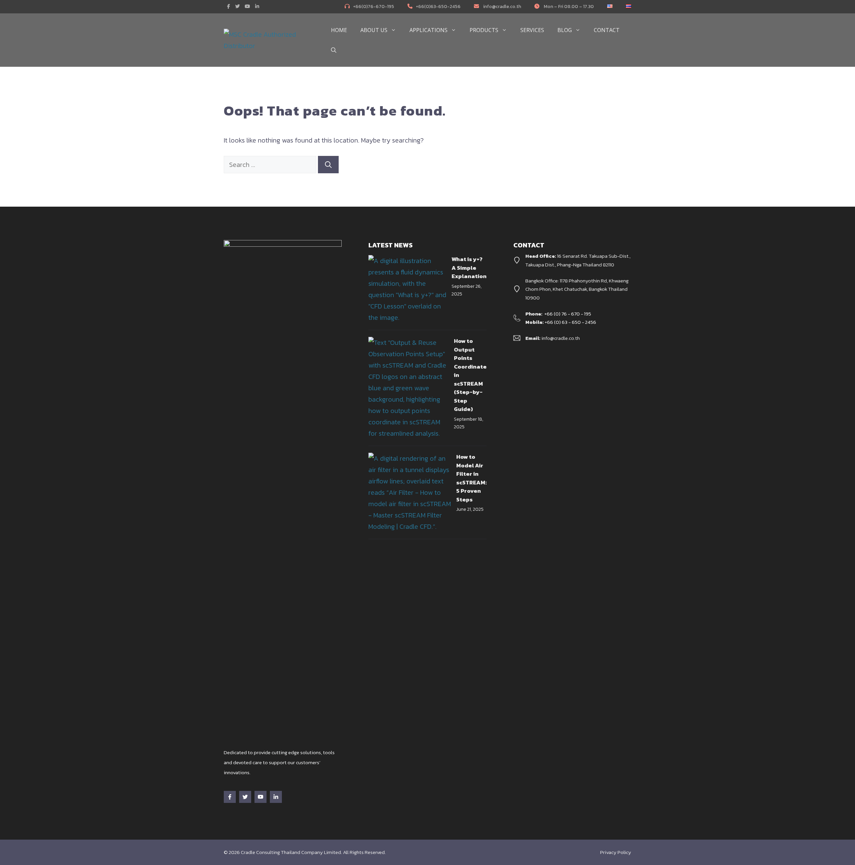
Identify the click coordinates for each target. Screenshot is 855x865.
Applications (428, 30)
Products (484, 30)
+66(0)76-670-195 (373, 6)
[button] (333, 50)
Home (339, 30)
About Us (373, 30)
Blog (564, 30)
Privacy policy (615, 852)
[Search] (328, 164)
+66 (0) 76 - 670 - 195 (567, 313)
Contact (607, 30)
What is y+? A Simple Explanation (469, 267)
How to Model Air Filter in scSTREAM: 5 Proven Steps (471, 478)
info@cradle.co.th (501, 6)
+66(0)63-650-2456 (438, 6)
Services (532, 30)
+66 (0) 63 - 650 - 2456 (570, 322)
